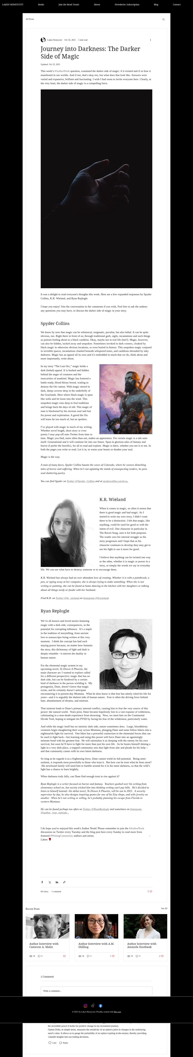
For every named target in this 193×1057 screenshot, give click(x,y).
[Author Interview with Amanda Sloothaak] (145, 926)
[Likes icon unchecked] (50, 1043)
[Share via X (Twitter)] (49, 882)
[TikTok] (93, 1006)
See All (164, 908)
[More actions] (150, 40)
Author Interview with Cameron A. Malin (44, 945)
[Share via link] (64, 882)
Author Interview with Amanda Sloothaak (141, 945)
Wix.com (117, 1012)
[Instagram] (85, 1006)
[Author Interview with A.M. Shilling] (96, 926)
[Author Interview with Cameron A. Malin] (47, 926)
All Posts (30, 19)
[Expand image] (96, 188)
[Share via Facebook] (42, 882)
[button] (163, 19)
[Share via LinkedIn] (56, 882)
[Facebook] (100, 1006)
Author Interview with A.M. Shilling (96, 945)
